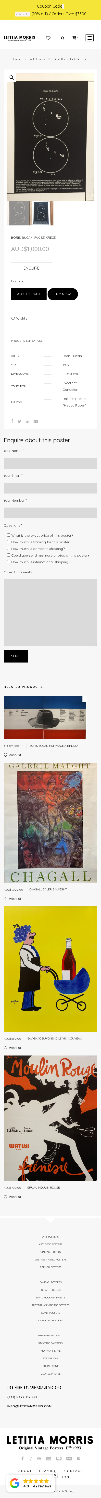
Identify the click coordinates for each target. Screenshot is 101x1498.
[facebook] (12, 421)
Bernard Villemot (50, 1335)
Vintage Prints (50, 1252)
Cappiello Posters (50, 1320)
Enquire (31, 268)
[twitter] (20, 421)
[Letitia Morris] (19, 38)
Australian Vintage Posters (50, 1305)
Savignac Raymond (50, 1343)
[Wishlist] (48, 38)
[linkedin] (27, 421)
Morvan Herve (51, 1350)
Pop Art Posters (50, 1290)
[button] (11, 77)
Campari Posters (51, 1282)
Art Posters (37, 59)
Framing (48, 1471)
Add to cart (28, 294)
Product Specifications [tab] (26, 340)
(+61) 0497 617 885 (22, 1397)
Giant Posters (50, 1312)
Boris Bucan (51, 1358)
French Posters (50, 1267)
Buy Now (63, 294)
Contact (73, 1471)
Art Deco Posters (50, 1244)
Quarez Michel (51, 1373)
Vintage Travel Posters (50, 1259)
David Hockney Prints (50, 1297)
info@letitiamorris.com (29, 1406)
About (25, 1471)
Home (17, 59)
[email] (36, 421)
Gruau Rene (51, 1366)
